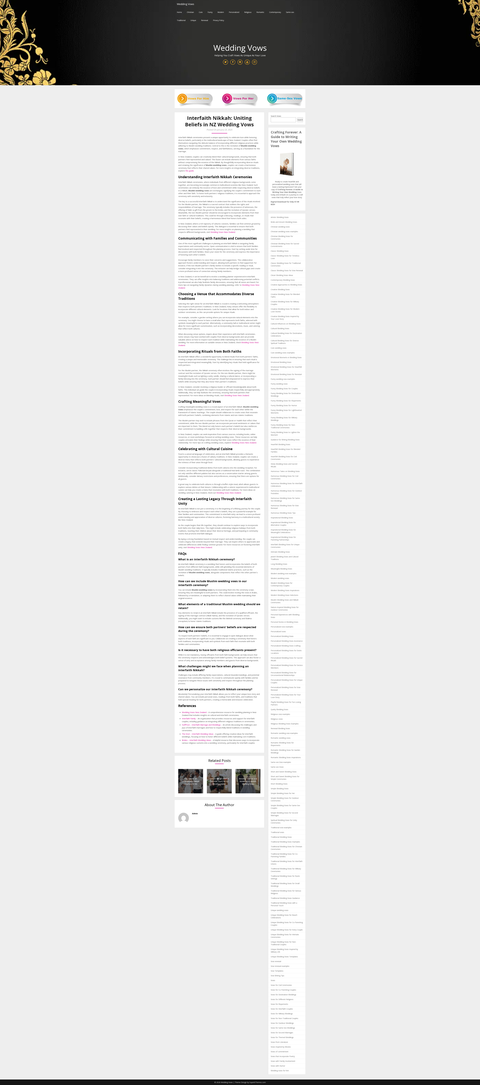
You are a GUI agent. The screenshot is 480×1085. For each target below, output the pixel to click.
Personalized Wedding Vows (282, 636)
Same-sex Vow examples (281, 762)
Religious (248, 12)
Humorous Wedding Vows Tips (283, 513)
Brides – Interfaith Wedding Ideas (196, 740)
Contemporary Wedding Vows (283, 280)
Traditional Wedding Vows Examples (285, 842)
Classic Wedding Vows (280, 251)
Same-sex (290, 12)
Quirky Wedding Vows (279, 709)
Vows (273, 980)
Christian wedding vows (280, 227)
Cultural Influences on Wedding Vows (286, 324)
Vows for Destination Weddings (283, 994)
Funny (210, 12)
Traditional (181, 20)
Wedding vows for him (280, 1070)
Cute (201, 12)
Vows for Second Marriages (282, 1032)
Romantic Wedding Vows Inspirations (286, 757)
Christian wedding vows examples (284, 231)
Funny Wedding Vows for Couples (284, 388)
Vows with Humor (278, 1066)
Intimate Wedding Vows (280, 552)
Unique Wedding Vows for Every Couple (287, 930)
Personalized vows (278, 631)
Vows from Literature (279, 1042)
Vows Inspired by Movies (281, 1047)
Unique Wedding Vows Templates (284, 956)
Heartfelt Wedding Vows (280, 444)
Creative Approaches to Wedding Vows (286, 285)
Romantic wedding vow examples (284, 733)
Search (300, 120)
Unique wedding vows (279, 910)
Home (179, 12)
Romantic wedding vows (280, 738)
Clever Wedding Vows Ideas (282, 275)
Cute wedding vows (278, 348)
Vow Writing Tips (277, 975)
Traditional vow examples (281, 827)
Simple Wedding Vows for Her (283, 793)
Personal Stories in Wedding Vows (284, 622)
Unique (193, 20)
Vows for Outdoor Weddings (282, 1023)
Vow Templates (277, 971)
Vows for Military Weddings (282, 1013)
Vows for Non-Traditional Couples (284, 1018)
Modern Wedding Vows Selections (284, 595)
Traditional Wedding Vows (281, 837)
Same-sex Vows (277, 767)
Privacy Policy (218, 20)
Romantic (260, 12)
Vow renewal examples (280, 966)
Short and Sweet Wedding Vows (283, 771)
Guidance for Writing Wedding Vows (285, 439)
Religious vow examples (280, 714)
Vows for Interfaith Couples (282, 1009)
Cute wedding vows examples (283, 353)
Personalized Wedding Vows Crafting (285, 646)
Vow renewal (276, 961)
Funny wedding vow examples (283, 379)
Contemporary (275, 12)
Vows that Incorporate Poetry (283, 1056)
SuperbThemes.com (258, 1082)
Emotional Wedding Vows (281, 362)
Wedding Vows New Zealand (222, 232)
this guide (189, 170)
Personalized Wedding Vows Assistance (287, 641)
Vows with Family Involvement (283, 1061)
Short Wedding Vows (279, 784)
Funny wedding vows (279, 384)
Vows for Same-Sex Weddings (283, 1028)
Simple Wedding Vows (279, 788)
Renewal (204, 20)
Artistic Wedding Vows (280, 217)
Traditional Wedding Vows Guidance (285, 898)
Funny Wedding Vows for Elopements (286, 400)
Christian (190, 12)
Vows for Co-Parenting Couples (283, 990)
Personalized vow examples (282, 627)
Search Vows (276, 116)
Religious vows (277, 719)
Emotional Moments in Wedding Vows (286, 357)
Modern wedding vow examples (283, 573)
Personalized (234, 12)
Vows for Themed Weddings (282, 1037)
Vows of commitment (279, 1051)
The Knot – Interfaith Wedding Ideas (197, 734)
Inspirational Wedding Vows (282, 517)
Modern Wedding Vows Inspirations (285, 590)
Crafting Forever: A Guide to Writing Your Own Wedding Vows (286, 139)
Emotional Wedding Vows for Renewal (286, 374)
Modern (221, 12)
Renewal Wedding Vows (280, 728)
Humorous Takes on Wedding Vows (285, 471)
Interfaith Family (189, 718)
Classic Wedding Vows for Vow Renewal (287, 270)
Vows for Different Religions (282, 999)
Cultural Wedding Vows (280, 328)
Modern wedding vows (280, 578)
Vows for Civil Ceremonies (281, 985)
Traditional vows (277, 832)
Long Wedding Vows (279, 564)
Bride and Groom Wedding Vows (284, 222)
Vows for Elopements (279, 1004)
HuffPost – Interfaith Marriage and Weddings (201, 724)
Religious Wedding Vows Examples (285, 724)
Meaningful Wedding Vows (281, 569)
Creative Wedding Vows (280, 289)
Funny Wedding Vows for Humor (284, 405)
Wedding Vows (185, 4)
